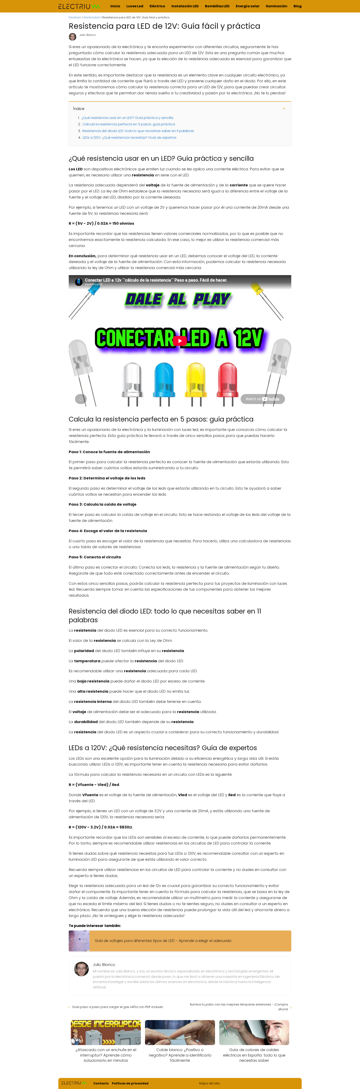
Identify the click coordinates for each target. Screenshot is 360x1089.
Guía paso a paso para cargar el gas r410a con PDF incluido (117, 1007)
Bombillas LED (217, 6)
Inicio (115, 6)
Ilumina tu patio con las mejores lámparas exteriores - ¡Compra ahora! (239, 1006)
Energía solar (248, 6)
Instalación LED (185, 6)
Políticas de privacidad (130, 1083)
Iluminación (276, 6)
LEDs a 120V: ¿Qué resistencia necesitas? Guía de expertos (129, 137)
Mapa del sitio (209, 1083)
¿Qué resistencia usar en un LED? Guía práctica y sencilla (127, 117)
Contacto (101, 1083)
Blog (298, 6)
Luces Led (134, 6)
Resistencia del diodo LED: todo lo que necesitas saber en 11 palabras (138, 130)
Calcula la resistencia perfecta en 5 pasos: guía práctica (128, 124)
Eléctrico (157, 6)
